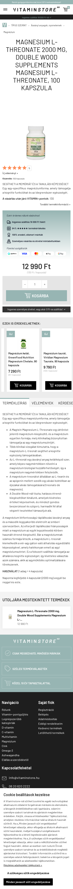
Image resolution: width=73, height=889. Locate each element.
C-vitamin (8, 732)
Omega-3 (7, 750)
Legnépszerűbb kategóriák (11, 720)
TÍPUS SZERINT (19, 25)
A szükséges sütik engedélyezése (28, 873)
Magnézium (9, 32)
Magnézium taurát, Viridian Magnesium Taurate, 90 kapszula (52, 357)
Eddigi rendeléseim (50, 723)
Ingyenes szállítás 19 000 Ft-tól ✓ (36, 17)
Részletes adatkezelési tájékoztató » (23, 865)
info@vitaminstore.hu (24, 778)
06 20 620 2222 (19, 786)
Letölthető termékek (51, 732)
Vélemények (42, 403)
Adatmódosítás (47, 719)
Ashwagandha (10, 755)
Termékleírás (14, 403)
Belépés (43, 714)
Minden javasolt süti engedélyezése (28, 882)
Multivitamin (9, 736)
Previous (5, 359)
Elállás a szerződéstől (15, 759)
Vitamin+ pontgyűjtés (15, 714)
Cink (4, 746)
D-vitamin (8, 727)
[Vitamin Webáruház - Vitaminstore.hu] (5, 25)
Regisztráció (46, 709)
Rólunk (6, 709)
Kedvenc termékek (50, 728)
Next (68, 359)
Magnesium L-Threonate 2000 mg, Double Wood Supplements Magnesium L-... (41, 615)
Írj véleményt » (10, 173)
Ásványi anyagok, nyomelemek (46, 25)
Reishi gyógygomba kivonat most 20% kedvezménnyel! (36, 2)
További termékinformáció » (55, 204)
